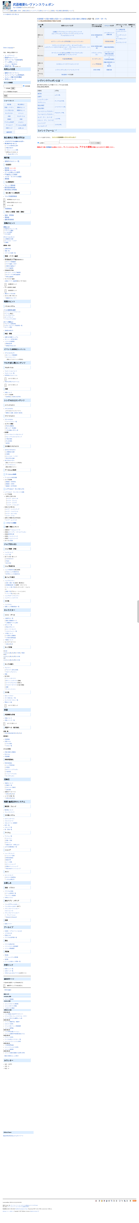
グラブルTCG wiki (34, 1205)
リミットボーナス (11, 678)
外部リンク (9, 128)
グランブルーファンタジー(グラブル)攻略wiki (19, 1205)
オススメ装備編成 (11, 261)
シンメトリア (42, 123)
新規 (52, 10)
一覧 (56, 10)
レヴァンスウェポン (61, 70)
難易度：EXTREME (11, 486)
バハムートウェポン (11, 773)
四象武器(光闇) (109, 54)
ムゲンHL (57, 95)
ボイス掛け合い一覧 (10, 698)
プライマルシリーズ (64, 32)
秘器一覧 (8, 591)
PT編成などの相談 (11, 174)
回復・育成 (9, 840)
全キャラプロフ (9, 695)
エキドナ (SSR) (9, 1023)
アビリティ (8, 667)
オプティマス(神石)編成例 (13, 274)
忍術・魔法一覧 (10, 582)
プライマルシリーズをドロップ (14, 434)
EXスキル (7, 754)
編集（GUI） (18, 10)
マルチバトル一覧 (9, 373)
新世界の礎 (11, 534)
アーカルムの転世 (21, 125)
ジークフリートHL (60, 107)
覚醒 (7, 687)
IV (11, 558)
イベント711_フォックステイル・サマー (16, 1016)
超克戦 (8, 443)
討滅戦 (6, 242)
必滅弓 (40, 96)
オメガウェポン (10, 776)
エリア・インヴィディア (12, 509)
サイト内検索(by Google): (10, 91)
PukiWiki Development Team (21, 1208)
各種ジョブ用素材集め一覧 (12, 606)
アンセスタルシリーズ (67, 35)
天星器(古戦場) (109, 41)
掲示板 (9, 104)
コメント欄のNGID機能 (13, 77)
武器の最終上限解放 (10, 752)
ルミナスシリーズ (121, 42)
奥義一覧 (7, 250)
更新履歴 (19, 60)
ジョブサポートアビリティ (12, 595)
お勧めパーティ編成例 (11, 281)
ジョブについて (9, 552)
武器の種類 (49, 19)
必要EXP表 (8, 248)
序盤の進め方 (9, 147)
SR (10, 644)
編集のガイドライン (12, 73)
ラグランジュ (42, 102)
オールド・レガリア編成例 (13, 272)
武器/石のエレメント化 (11, 228)
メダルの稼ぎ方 (10, 879)
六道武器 (8, 771)
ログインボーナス (9, 818)
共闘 (21, 119)
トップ (6, 10)
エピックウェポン (57, 33)
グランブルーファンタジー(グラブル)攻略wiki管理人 (18, 1206)
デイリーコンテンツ (8, 237)
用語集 (6, 955)
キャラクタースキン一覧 (11, 700)
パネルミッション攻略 (12, 150)
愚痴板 (7, 179)
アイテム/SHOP (9, 122)
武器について (8, 718)
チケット (8, 842)
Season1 (8, 917)
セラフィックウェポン (12, 769)
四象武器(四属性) (109, 47)
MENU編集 (8, 990)
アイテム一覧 (8, 836)
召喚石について (9, 783)
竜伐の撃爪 (41, 108)
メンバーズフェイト (10, 464)
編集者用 (9, 132)
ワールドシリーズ (13, 538)
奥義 (6, 674)
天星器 (8, 767)
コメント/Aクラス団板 (11, 1006)
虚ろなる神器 (66, 53)
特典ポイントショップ (12, 866)
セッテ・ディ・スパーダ (45, 117)
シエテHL (57, 118)
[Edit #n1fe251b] (56, 130)
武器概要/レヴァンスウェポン (33, 4)
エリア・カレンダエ (11, 513)
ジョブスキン (8, 604)
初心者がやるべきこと (11, 143)
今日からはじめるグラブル (12, 973)
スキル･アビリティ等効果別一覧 (13, 325)
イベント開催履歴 (9, 948)
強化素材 (64, 74)
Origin (7, 561)
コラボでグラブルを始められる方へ (14, 141)
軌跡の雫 (8, 859)
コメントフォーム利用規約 (14, 75)
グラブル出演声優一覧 (11, 937)
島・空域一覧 (8, 829)
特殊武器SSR (12, 733)
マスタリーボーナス (11, 684)
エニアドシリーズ (76, 32)
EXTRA (19, 396)
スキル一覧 (9, 745)
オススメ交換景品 (11, 877)
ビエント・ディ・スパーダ (46, 120)
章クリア (14, 154)
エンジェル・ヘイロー (11, 240)
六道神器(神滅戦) (109, 59)
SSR (7, 644)
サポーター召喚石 (11, 787)
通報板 (7, 217)
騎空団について (9, 810)
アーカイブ (9, 125)
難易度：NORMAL (11, 481)
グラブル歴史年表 (9, 944)
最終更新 (65, 10)
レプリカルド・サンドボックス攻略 (14, 492)
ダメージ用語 (8, 327)
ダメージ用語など (8, 322)
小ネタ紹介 (8, 234)
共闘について (8, 392)
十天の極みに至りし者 (12, 430)
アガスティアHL (59, 113)
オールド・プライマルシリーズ (71, 47)
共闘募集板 (8, 208)
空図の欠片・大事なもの (12, 844)
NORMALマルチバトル (11, 375)
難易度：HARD (10, 484)
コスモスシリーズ (61, 64)
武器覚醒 (7, 756)
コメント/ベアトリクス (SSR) (13, 1041)
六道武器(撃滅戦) (67, 59)
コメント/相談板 (9, 1049)
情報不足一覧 (9, 66)
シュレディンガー (43, 99)
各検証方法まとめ (11, 345)
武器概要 (19, 7)
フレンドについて (9, 812)
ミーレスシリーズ (13, 536)
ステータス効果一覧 (10, 253)
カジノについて (9, 875)
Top (14, 7)
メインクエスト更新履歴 (11, 946)
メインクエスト (9, 408)
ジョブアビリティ (9, 580)
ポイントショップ (11, 864)
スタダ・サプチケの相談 (13, 176)
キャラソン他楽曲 (11, 895)
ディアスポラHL (59, 101)
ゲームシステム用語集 (12, 957)
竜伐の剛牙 (41, 105)
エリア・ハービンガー (13, 505)
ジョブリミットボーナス (11, 597)
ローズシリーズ (56, 53)
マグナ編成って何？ (11, 263)
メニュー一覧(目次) (11, 64)
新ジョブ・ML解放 (11, 428)
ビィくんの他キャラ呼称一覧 (13, 961)
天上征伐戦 (9, 441)
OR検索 (8, 88)
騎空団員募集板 (10, 187)
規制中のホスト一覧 (12, 161)
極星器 (109, 66)
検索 (60, 10)
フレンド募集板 (10, 185)
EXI (7, 563)
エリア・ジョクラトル (12, 511)
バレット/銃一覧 (10, 587)
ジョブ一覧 (8, 554)
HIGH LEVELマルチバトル (12, 381)
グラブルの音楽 (9, 891)
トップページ (9, 55)
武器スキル (8, 741)
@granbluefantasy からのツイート (13, 1135)
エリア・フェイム (12, 500)
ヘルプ (71, 10)
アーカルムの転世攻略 (11, 477)
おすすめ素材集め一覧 (11, 846)
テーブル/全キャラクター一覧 (13, 1039)
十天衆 (18, 652)
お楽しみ (21, 128)
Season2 (14, 917)
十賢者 (11, 540)
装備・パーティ (9, 107)
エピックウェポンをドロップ (14, 436)
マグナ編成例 (9, 268)
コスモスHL (58, 124)
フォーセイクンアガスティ (46, 114)
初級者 (8, 298)
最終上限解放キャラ (11, 620)
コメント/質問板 (9, 1028)
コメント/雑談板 (9, 999)
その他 (18, 656)
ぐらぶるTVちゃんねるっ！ (12, 904)
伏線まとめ (8, 935)
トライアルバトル (9, 315)
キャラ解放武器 (120, 29)
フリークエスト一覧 (11, 421)
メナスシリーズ (78, 33)
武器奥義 (7, 739)
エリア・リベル (10, 515)
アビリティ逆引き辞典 (12, 669)
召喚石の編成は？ (11, 266)
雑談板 (7, 168)
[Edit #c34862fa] (62, 80)
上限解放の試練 (9, 239)
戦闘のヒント (21, 110)
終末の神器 (97, 70)
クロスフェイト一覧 (11, 631)
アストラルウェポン (77, 53)
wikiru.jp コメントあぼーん (8, 1211)
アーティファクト (11, 689)
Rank (9, 154)
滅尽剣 (40, 93)
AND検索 (27, 86)
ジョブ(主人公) (9, 110)
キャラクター (9, 113)
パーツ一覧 (9, 593)
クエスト (21, 122)
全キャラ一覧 (8, 624)
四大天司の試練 (10, 458)
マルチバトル (21, 116)
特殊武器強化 (8, 763)
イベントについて (9, 353)
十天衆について (9, 633)
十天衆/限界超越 (9, 1045)
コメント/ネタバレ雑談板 (11, 1003)
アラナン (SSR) (9, 1037)
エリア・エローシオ (12, 498)
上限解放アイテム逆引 (12, 622)
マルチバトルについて (11, 371)
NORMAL (8, 396)
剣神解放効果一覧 (11, 585)
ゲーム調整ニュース (11, 62)
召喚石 (9, 119)
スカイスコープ (9, 820)
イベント (21, 113)
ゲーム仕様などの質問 (12, 172)
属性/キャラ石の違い (10, 293)
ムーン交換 (9, 862)
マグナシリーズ (56, 45)
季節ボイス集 (8, 702)
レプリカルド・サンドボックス (15, 489)
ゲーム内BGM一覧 (11, 893)
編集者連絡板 (9, 219)
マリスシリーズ (68, 33)
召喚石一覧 (9, 785)
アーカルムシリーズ (14, 529)
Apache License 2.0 (35, 1211)
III (9, 558)
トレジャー (9, 838)
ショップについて (9, 853)
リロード (46, 10)
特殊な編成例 (9, 276)
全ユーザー (13, 298)
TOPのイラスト (9, 897)
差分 (28, 10)
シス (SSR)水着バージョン (12, 1031)
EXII (10, 563)
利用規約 (49, 147)
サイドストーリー (11, 357)
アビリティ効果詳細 (10, 323)
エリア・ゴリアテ (12, 502)
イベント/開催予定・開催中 (12, 1021)
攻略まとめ (6, 227)
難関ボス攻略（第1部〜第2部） (14, 412)
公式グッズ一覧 (9, 970)
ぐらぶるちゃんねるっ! (11, 906)
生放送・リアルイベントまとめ (13, 931)
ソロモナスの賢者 (11, 523)
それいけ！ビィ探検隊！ (11, 823)
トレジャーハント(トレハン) (12, 311)
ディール (7, 313)
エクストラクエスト (10, 449)
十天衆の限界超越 (11, 637)
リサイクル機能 (9, 230)
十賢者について (9, 639)
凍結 (24, 10)
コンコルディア (42, 126)
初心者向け (21, 104)
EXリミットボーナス (11, 680)
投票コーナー (8, 923)
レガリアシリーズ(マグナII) (53, 47)
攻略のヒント (21, 107)
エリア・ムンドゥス (11, 520)
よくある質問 (8, 232)
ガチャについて (10, 60)
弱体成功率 (9, 343)
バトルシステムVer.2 (10, 319)
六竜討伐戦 (9, 438)
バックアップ (34, 10)
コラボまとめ (8, 933)
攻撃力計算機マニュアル (11, 337)
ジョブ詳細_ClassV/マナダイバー (14, 1014)
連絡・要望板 (9, 215)
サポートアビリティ (11, 672)
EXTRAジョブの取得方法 (13, 574)
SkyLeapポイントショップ (13, 868)
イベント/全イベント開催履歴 (13, 1026)
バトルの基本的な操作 (12, 145)
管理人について (10, 79)
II (7, 558)
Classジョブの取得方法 (12, 571)
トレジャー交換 (10, 855)
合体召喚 (8, 789)
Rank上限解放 (10, 426)
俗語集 (6, 959)
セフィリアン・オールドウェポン (17, 532)
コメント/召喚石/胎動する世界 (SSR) (15, 1052)
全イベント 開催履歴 (11, 355)
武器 (9, 116)
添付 (40, 10)
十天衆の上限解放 (11, 635)
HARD (14, 396)
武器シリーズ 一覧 (10, 720)
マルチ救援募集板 (11, 196)
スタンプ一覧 (8, 827)
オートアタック (9, 317)
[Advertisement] (18, 32)
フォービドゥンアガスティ (46, 111)
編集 (11, 10)
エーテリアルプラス (11, 682)
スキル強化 (9, 743)
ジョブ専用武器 (10, 765)
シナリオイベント (109, 32)
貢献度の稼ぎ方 (9, 330)
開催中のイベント (11, 58)
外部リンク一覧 (9, 968)
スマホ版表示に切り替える (11, 14)
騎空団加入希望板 (11, 189)
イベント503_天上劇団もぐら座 (13, 1018)
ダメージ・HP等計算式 (11, 339)
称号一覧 (7, 825)
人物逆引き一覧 (9, 618)
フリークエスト (9, 419)
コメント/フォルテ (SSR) (11, 1047)
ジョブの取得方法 (9, 569)
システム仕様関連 (9, 341)
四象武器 (109, 34)
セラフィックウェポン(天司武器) (60, 41)
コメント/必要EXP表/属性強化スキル (15, 1033)
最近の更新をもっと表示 (11, 1055)
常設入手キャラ (10, 627)
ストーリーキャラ (11, 629)
